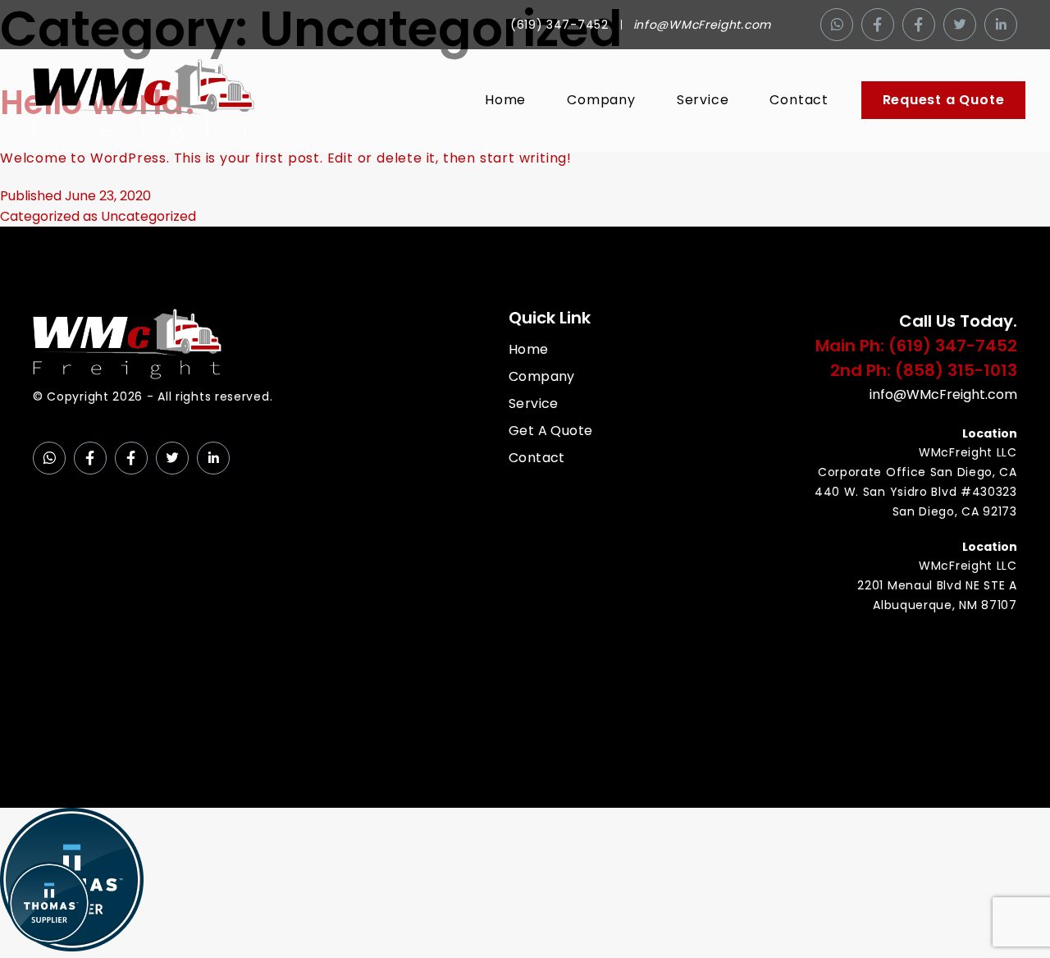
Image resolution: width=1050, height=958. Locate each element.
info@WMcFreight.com (702, 24)
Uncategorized (148, 216)
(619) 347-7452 (559, 24)
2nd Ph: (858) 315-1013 (923, 370)
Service (703, 99)
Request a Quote (944, 99)
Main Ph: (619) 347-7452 (916, 345)
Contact (799, 99)
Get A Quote (550, 430)
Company (601, 99)
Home (505, 99)
